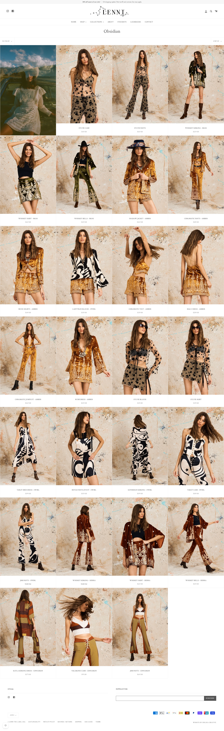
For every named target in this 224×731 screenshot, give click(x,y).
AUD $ (12, 715)
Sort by (216, 41)
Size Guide (89, 722)
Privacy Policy (49, 722)
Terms (98, 722)
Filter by (6, 41)
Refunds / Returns (65, 722)
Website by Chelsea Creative (204, 722)
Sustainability (34, 722)
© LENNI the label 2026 (16, 722)
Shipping (78, 722)
